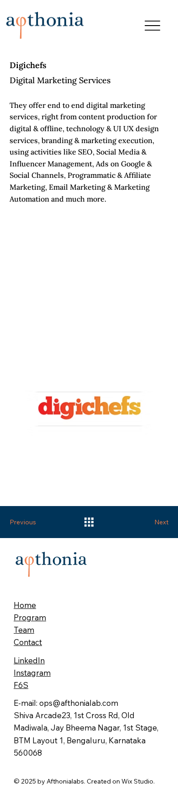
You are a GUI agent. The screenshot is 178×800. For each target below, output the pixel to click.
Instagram (32, 672)
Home (25, 605)
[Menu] (152, 25)
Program (30, 617)
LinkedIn (29, 660)
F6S (21, 685)
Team (24, 630)
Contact (28, 642)
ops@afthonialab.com (78, 703)
